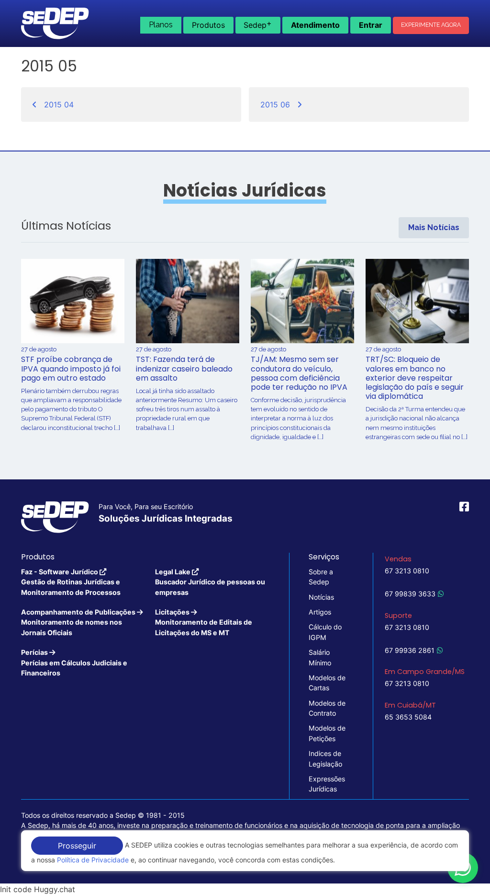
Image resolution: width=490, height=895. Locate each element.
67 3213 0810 (407, 571)
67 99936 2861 (409, 650)
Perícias (74, 662)
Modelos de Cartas (327, 683)
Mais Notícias (433, 227)
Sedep (258, 24)
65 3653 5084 (408, 717)
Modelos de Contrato (327, 708)
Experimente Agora (431, 25)
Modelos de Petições (327, 733)
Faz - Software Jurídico (71, 582)
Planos (161, 24)
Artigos (320, 612)
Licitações (203, 622)
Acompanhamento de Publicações (79, 622)
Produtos (208, 25)
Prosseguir (77, 845)
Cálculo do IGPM (325, 632)
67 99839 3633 (410, 594)
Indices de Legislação (325, 758)
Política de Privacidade (93, 860)
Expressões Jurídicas (327, 784)
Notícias (321, 597)
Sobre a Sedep (321, 577)
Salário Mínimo (320, 657)
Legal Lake (210, 582)
